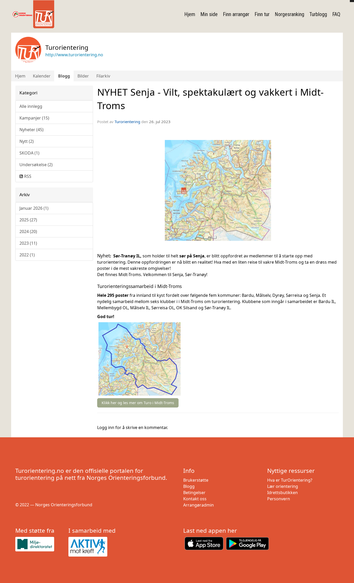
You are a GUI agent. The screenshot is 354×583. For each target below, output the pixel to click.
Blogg (64, 76)
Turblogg (318, 14)
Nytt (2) (26, 141)
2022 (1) (27, 255)
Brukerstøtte (195, 480)
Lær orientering (282, 486)
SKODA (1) (29, 153)
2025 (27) (28, 220)
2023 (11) (28, 243)
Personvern (278, 499)
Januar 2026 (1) (33, 208)
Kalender (42, 76)
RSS (27, 176)
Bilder (83, 76)
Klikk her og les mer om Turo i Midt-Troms (138, 402)
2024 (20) (28, 231)
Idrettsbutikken (282, 492)
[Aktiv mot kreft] (92, 547)
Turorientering (127, 121)
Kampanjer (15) (34, 118)
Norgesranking (289, 14)
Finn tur (262, 14)
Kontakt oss (195, 499)
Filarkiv (103, 76)
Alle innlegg (30, 106)
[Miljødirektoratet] (39, 544)
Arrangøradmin (198, 505)
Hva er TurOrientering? (289, 480)
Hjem (189, 14)
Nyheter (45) (31, 129)
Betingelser (194, 492)
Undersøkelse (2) (36, 164)
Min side (209, 14)
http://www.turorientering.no (74, 55)
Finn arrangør (236, 14)
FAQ (336, 14)
